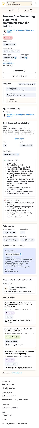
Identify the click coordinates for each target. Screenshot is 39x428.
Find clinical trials (8, 384)
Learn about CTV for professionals (15, 400)
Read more (19, 139)
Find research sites (9, 396)
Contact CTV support (10, 407)
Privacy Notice (7, 415)
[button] (9, 44)
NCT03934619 (8, 63)
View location (18, 76)
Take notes (18, 71)
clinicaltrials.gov (17, 373)
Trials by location (8, 388)
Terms (4, 419)
